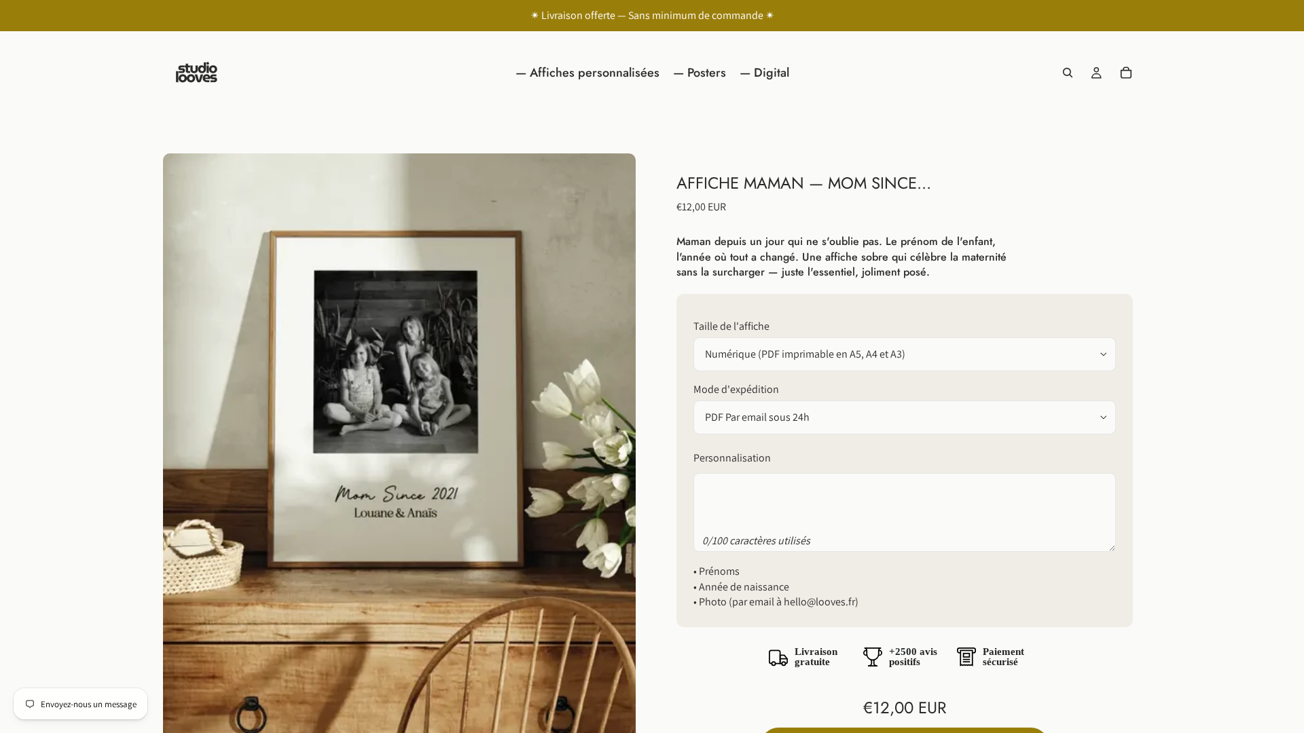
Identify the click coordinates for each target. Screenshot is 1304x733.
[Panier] (1126, 73)
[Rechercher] (1068, 73)
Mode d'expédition (736, 389)
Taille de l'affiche (731, 326)
